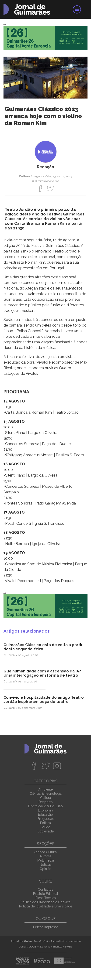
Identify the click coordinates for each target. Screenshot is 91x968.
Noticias (46, 864)
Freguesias (46, 819)
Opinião (45, 869)
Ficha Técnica (45, 898)
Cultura (45, 798)
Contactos (45, 889)
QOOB (32, 946)
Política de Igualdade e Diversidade (45, 906)
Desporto (45, 802)
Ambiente (45, 789)
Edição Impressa (45, 927)
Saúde (45, 827)
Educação (45, 814)
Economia (45, 810)
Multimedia (45, 860)
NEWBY (67, 946)
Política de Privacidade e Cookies (45, 902)
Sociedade (46, 831)
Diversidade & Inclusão (45, 806)
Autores (45, 856)
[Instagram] (57, 766)
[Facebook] (40, 188)
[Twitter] (50, 188)
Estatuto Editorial (45, 894)
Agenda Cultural (45, 852)
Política (45, 823)
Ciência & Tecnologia (46, 793)
